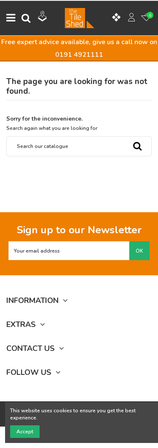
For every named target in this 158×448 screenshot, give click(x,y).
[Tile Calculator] (116, 18)
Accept (24, 431)
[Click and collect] (42, 17)
